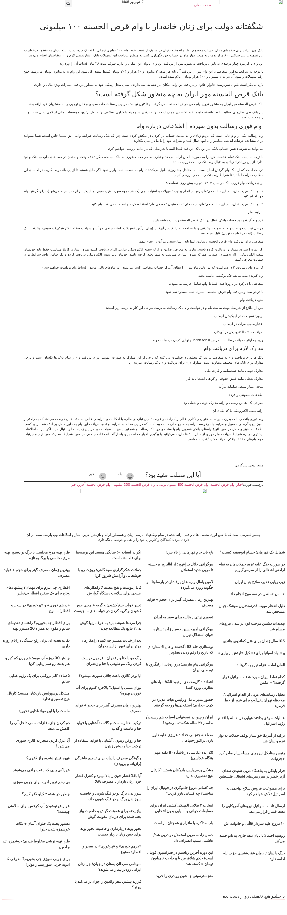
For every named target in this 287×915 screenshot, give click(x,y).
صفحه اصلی (202, 5)
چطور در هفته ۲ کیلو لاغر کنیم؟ (46, 794)
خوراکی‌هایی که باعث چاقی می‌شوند (41, 770)
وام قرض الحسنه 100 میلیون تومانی (182, 484)
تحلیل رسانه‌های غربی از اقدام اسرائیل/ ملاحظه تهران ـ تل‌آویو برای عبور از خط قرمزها (254, 700)
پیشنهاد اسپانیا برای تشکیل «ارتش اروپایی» (251, 653)
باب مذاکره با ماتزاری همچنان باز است (183, 823)
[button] (68, 3)
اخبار (239, 484)
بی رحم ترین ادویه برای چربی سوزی (41, 782)
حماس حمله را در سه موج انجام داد (257, 593)
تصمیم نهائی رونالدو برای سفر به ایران (183, 617)
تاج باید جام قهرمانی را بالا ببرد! (189, 552)
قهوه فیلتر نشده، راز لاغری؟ (48, 758)
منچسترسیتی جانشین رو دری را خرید (184, 875)
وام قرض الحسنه (222, 484)
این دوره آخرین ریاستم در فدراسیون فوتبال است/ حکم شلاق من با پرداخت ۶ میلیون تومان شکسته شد (180, 858)
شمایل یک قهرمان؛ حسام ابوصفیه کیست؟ (252, 552)
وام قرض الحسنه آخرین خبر (91, 484)
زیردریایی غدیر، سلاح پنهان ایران (260, 582)
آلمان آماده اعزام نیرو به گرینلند (261, 665)
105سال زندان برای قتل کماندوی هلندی (254, 641)
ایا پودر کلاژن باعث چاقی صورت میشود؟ (110, 675)
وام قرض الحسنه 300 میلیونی (133, 484)
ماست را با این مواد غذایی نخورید (44, 711)
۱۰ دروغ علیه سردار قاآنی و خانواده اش (254, 823)
